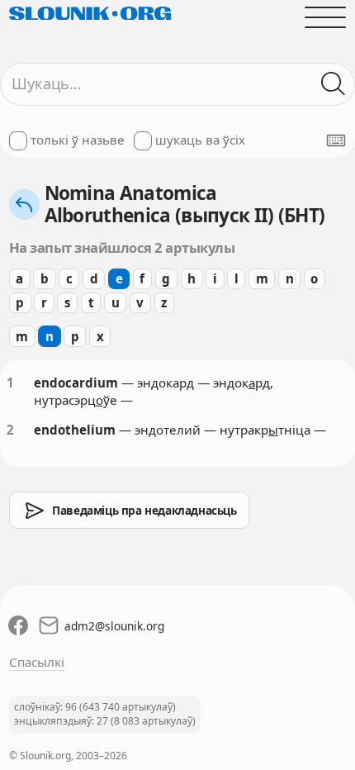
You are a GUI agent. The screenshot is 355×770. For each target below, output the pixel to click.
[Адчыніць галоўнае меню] (325, 17)
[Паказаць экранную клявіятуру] (336, 140)
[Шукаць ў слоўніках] (334, 84)
